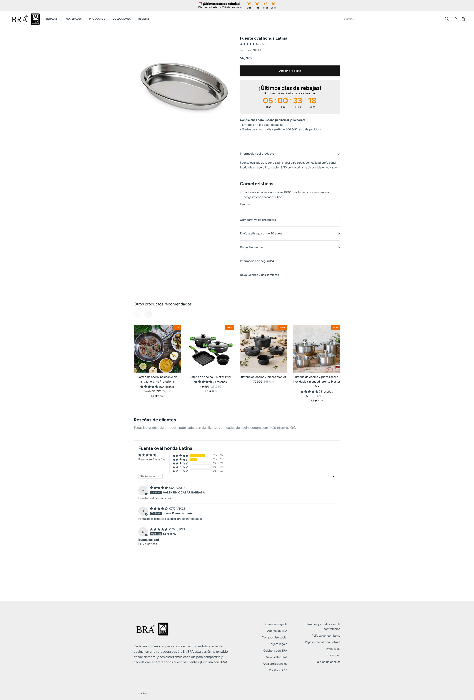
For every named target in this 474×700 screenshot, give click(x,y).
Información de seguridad (257, 261)
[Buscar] (447, 19)
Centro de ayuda (276, 624)
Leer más (246, 204)
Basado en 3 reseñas (151, 459)
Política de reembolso (326, 635)
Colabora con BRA (275, 650)
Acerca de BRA (277, 631)
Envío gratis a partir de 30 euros (261, 233)
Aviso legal (333, 648)
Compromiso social (274, 637)
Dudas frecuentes (251, 247)
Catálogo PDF (278, 670)
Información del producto (257, 153)
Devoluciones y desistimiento (259, 275)
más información (282, 428)
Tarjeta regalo (278, 644)
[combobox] (391, 19)
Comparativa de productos (258, 220)
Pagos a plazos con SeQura (322, 642)
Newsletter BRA (276, 657)
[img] (159, 488)
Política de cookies (328, 662)
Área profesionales (275, 663)
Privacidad (333, 655)
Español (142, 693)
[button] (248, 44)
